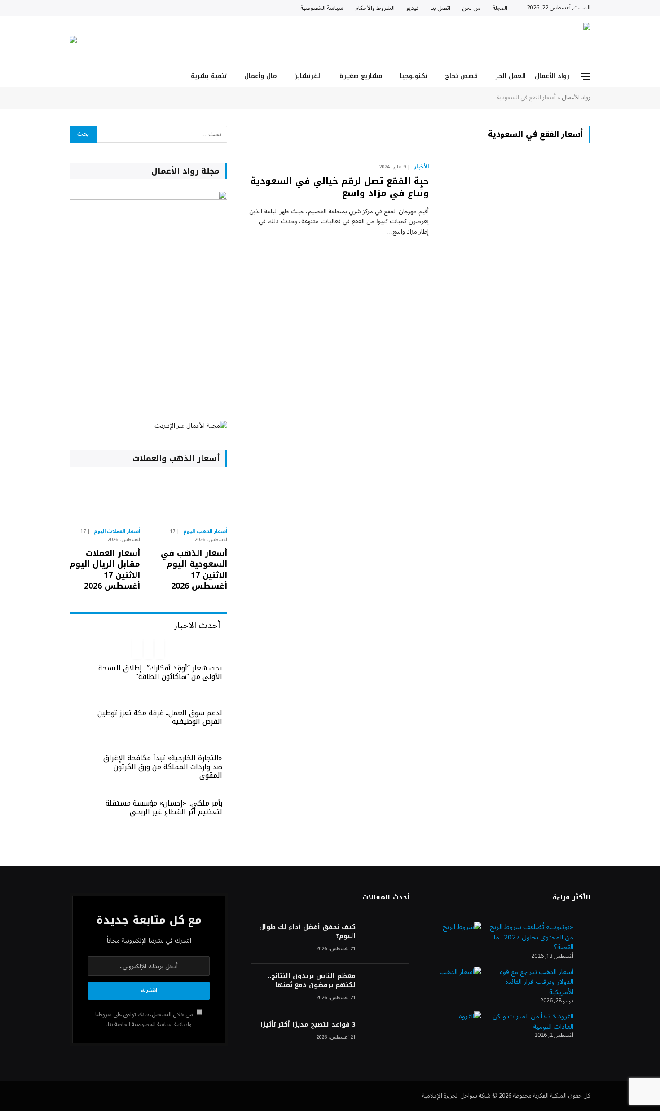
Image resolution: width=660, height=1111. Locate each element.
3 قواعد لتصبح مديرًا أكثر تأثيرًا (307, 1024)
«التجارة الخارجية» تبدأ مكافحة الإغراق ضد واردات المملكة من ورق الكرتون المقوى (162, 766)
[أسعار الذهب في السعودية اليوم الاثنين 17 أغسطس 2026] (191, 499)
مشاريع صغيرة (361, 76)
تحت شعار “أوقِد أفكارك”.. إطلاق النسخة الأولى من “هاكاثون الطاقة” (160, 672)
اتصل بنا (440, 8)
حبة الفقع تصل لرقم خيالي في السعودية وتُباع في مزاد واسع (340, 187)
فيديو (412, 8)
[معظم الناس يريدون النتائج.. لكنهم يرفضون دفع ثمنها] (386, 988)
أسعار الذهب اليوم (205, 532)
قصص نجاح (461, 76)
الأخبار (421, 167)
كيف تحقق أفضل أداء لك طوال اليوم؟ (307, 932)
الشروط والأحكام (375, 8)
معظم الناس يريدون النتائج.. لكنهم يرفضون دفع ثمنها (311, 981)
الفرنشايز (308, 76)
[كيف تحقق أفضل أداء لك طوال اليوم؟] (386, 939)
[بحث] (73, 76)
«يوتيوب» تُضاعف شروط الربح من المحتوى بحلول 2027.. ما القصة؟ (531, 937)
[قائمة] (585, 76)
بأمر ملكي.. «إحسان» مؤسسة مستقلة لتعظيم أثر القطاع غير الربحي (164, 807)
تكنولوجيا (413, 76)
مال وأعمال (260, 76)
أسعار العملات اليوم (117, 532)
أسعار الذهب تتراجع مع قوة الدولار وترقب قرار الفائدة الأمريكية (536, 982)
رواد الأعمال (552, 76)
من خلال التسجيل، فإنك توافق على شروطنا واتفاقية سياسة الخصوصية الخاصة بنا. (144, 1019)
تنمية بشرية (209, 76)
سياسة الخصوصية (321, 8)
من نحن (471, 8)
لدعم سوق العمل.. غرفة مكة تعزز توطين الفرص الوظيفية (159, 717)
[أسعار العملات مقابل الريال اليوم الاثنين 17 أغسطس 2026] (105, 499)
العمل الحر (510, 76)
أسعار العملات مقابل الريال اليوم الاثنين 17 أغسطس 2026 (105, 570)
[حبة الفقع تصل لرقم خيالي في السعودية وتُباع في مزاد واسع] (515, 208)
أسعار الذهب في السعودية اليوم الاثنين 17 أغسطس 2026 (194, 570)
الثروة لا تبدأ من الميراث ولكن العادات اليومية (533, 1021)
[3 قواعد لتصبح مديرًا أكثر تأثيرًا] (386, 1036)
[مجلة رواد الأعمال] (511, 40)
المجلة (500, 8)
